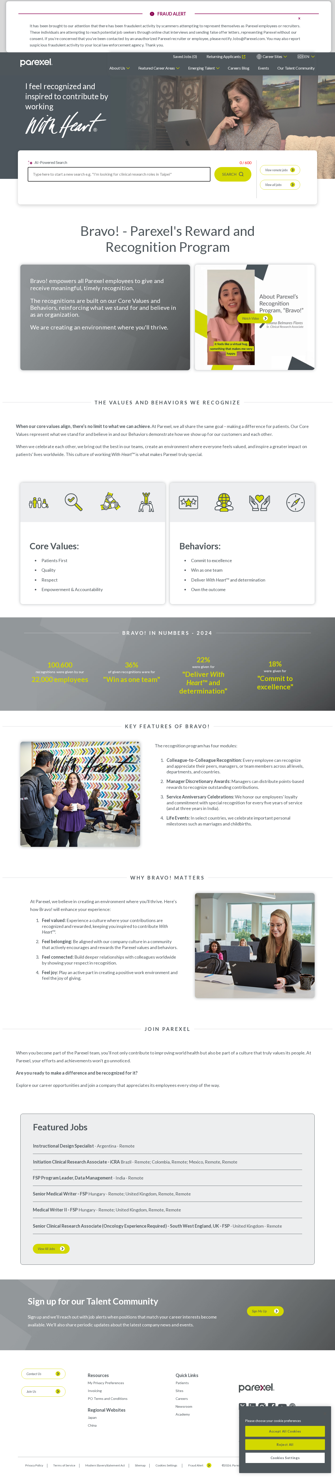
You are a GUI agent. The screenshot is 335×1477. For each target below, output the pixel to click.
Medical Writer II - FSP (55, 1209)
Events (263, 68)
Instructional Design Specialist (63, 1146)
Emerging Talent (201, 68)
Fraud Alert (195, 1465)
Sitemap (140, 1465)
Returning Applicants (223, 56)
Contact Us (33, 1374)
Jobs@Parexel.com (248, 38)
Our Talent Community (296, 68)
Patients (182, 1383)
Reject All (285, 1445)
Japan (92, 1417)
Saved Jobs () (185, 56)
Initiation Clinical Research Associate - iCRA (76, 1162)
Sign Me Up (259, 1311)
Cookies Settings (166, 1465)
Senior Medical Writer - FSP (60, 1193)
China (92, 1425)
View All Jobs (46, 1249)
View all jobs (273, 185)
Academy (183, 1414)
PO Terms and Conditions (108, 1398)
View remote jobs (276, 170)
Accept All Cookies (285, 1431)
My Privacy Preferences (106, 1383)
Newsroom (184, 1406)
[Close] (325, 1413)
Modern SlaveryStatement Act (105, 1465)
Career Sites (272, 56)
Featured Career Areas (156, 68)
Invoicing (95, 1391)
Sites (179, 1391)
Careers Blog (238, 68)
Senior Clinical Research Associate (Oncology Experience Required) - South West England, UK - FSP (131, 1226)
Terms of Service (64, 1465)
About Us (117, 68)
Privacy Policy (34, 1465)
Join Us (31, 1391)
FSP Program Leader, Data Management (73, 1177)
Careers (182, 1398)
